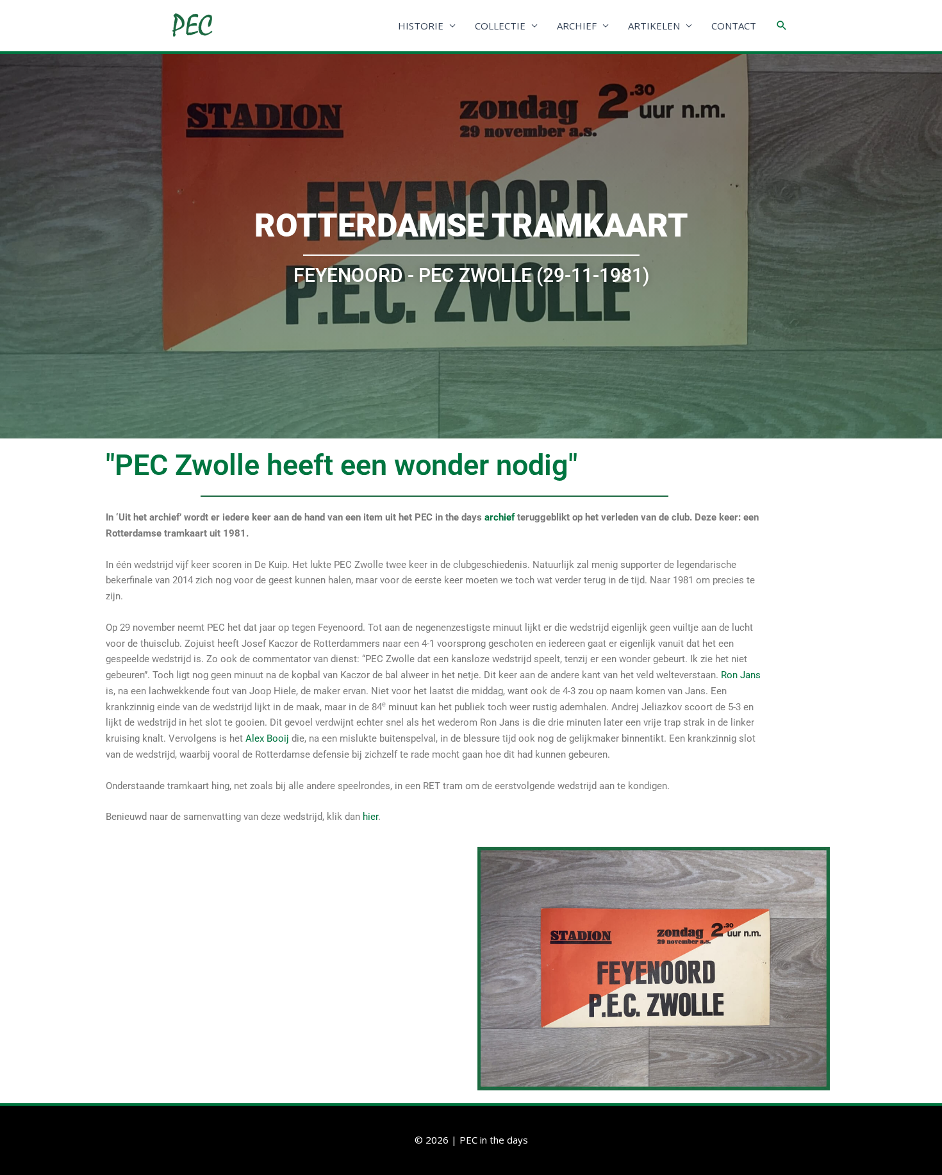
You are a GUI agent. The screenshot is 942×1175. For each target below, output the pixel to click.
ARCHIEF (577, 25)
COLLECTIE (500, 25)
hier (370, 816)
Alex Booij (267, 738)
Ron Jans (741, 675)
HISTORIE (420, 25)
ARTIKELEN (654, 25)
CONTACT (733, 25)
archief (499, 517)
